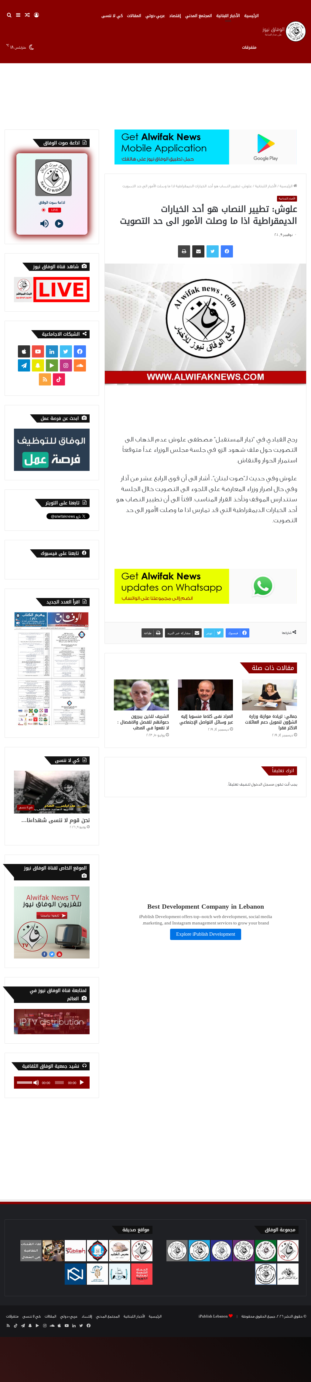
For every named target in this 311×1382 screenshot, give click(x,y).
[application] (52, 1082)
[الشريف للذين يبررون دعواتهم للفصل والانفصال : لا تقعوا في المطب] (141, 694)
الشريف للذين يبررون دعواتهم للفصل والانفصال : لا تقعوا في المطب (143, 722)
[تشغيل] (82, 1083)
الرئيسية (251, 15)
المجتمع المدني (198, 15)
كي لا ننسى (112, 15)
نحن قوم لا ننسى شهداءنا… (55, 820)
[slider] (24, 1081)
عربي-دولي (155, 15)
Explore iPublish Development (205, 934)
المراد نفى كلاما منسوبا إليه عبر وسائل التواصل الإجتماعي (206, 719)
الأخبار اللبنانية (228, 15)
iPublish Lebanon (213, 1316)
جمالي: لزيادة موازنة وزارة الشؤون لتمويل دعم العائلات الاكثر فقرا (271, 722)
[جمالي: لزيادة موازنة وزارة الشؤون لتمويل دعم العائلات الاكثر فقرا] (269, 694)
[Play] (59, 224)
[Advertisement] (155, 77)
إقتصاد (175, 15)
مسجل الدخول (262, 784)
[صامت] (36, 1083)
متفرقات (249, 47)
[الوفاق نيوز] (283, 31)
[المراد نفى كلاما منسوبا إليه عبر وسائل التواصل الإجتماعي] (205, 694)
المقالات (134, 15)
